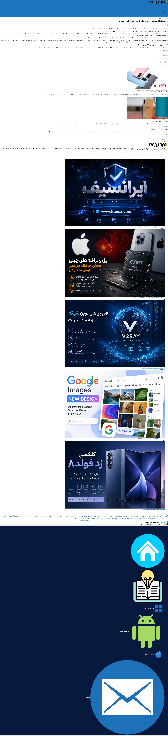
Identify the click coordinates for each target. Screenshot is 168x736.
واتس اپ (108, 518)
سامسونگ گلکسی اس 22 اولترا (161, 518)
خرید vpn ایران (52, 516)
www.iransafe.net (164, 522)
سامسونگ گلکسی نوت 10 (160, 62)
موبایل (126, 518)
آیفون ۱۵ (158, 516)
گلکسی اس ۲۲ (101, 518)
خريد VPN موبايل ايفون (104, 516)
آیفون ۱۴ (162, 516)
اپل (149, 516)
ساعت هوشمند (32, 516)
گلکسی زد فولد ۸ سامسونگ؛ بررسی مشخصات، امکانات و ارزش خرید (153, 509)
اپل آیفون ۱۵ (141, 516)
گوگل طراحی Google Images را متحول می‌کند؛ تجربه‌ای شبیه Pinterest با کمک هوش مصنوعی (148, 438)
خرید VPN (86, 520)
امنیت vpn (152, 516)
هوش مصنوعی (113, 518)
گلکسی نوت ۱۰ (127, 33)
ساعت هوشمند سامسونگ (25, 516)
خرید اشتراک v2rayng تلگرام (39, 516)
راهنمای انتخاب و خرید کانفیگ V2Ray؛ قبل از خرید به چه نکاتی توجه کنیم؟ (152, 226)
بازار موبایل (130, 516)
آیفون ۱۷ (155, 516)
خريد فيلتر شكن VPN (97, 516)
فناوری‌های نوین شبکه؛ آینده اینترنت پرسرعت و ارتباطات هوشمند (153, 368)
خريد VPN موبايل (111, 516)
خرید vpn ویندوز (47, 516)
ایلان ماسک (135, 516)
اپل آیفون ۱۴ (145, 516)
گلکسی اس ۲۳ (96, 518)
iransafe (154, 91)
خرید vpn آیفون (73, 516)
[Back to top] (167, 521)
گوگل (76, 518)
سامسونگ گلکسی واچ (132, 518)
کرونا (105, 518)
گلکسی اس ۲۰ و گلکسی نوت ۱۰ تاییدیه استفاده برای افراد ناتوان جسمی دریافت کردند (152, 90)
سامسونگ (16, 516)
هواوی (117, 518)
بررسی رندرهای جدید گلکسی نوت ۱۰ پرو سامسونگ (159, 127)
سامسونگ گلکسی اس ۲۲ (151, 518)
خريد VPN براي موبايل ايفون (118, 516)
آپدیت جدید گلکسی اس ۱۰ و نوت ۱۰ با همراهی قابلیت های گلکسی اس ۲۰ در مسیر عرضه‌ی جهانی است (149, 119)
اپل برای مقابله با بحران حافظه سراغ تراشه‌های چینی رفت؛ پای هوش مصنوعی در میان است (149, 297)
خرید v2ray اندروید (79, 516)
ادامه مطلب (166, 96)
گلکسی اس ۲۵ (91, 518)
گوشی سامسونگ (85, 518)
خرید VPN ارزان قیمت (66, 516)
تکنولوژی (165, 25)
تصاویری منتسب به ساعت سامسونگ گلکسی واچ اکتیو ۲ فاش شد (150, 28)
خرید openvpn (91, 516)
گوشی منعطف (79, 518)
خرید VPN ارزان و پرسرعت (59, 516)
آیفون (166, 516)
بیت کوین (126, 516)
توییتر (124, 516)
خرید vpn (166, 50)
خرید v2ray (85, 516)
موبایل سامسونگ (121, 518)
